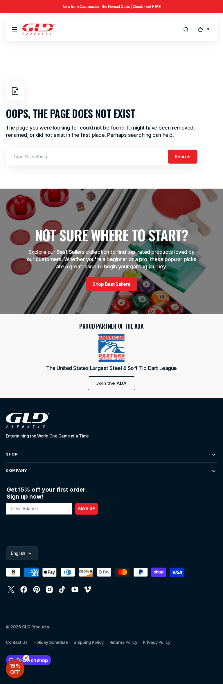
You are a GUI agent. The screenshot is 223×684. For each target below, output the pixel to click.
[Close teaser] (26, 658)
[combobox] (102, 156)
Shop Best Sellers (111, 284)
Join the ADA (111, 383)
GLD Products (35, 626)
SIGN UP (86, 509)
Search (182, 157)
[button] (14, 29)
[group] (111, 6)
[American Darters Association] (111, 348)
